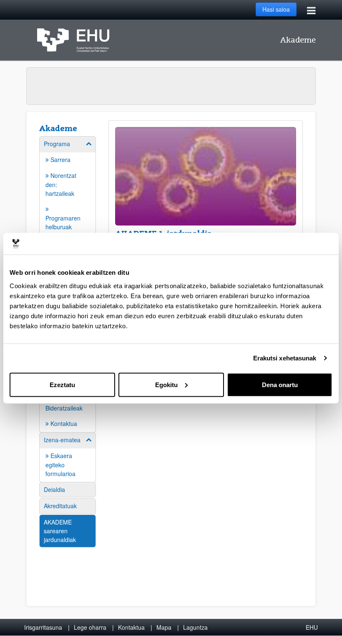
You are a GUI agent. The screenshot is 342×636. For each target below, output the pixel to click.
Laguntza (195, 627)
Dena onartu (280, 384)
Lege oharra (90, 627)
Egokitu (166, 384)
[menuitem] (67, 456)
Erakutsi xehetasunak (285, 358)
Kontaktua (131, 627)
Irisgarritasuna (43, 627)
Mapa (163, 627)
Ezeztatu (62, 384)
